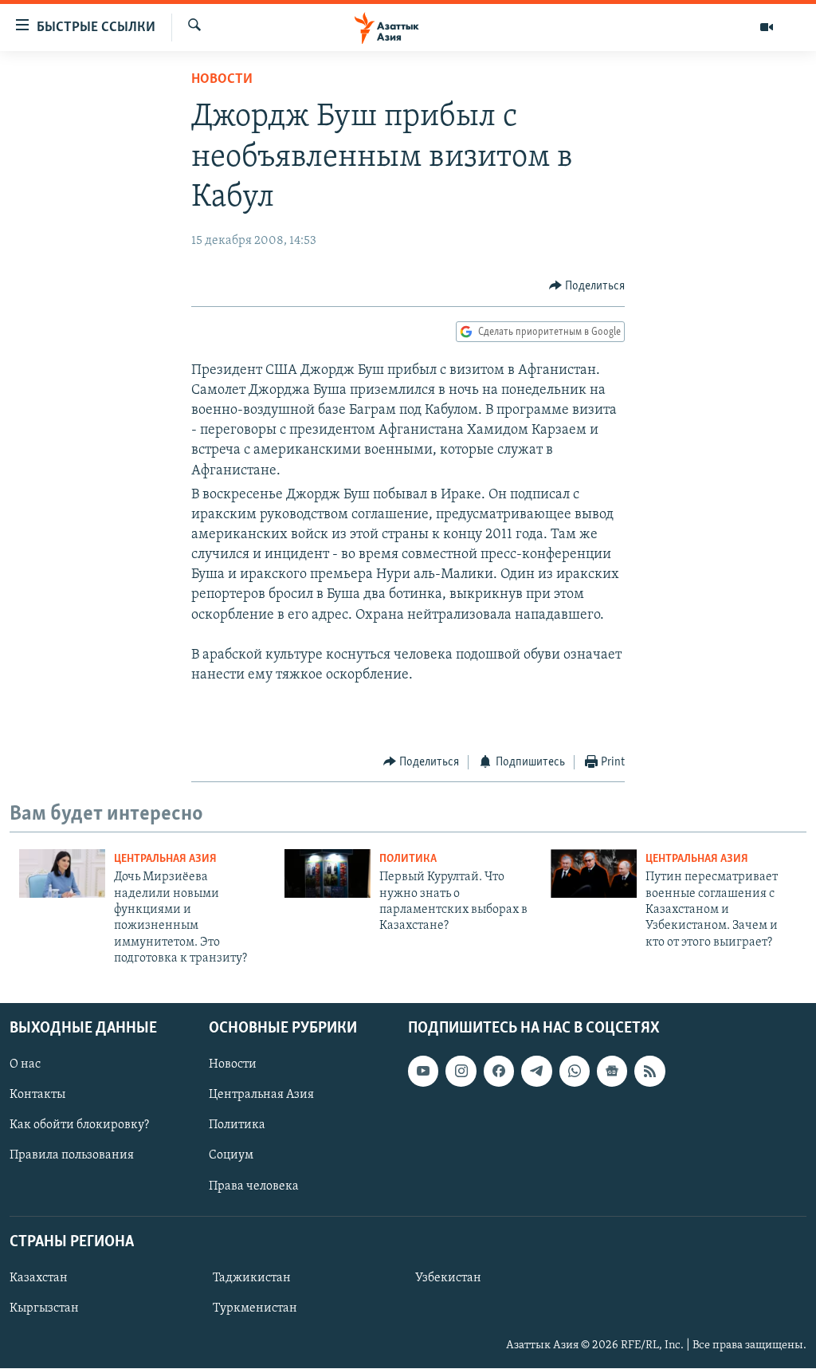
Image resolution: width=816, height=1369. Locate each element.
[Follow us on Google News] (612, 1071)
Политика (408, 859)
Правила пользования (72, 1156)
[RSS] (649, 1071)
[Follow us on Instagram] (460, 1071)
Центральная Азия (165, 859)
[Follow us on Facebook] (499, 1071)
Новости (222, 80)
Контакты (37, 1095)
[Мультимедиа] (766, 27)
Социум (231, 1156)
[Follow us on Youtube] (423, 1071)
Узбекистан (448, 1278)
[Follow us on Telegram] (536, 1071)
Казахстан (39, 1278)
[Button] (587, 286)
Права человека (254, 1186)
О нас (25, 1065)
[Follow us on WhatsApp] (574, 1071)
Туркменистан (255, 1308)
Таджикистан (252, 1278)
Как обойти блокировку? (79, 1125)
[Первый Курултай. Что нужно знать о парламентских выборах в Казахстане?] (327, 873)
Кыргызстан (44, 1308)
